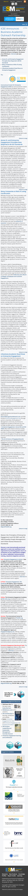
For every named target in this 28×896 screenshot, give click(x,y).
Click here (13, 54)
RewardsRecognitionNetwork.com (10, 416)
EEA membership (7, 713)
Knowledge (22, 874)
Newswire (5, 874)
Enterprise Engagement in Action (13, 559)
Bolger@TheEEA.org (6, 683)
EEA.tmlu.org (6, 599)
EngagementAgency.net (7, 631)
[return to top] (23, 138)
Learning (12, 1)
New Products (13, 874)
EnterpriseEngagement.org (13, 418)
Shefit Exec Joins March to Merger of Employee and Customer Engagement (13, 276)
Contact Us (19, 1)
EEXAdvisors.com (7, 710)
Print (26, 28)
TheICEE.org (19, 618)
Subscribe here (7, 708)
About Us (6, 1)
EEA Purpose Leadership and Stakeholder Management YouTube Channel (8, 730)
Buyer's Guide (12, 876)
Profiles (4, 876)
